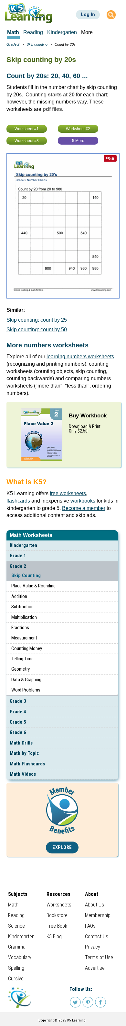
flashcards (18, 501)
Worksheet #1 (27, 129)
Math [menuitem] (13, 32)
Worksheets (59, 905)
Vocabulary (19, 957)
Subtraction (22, 607)
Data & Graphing (26, 680)
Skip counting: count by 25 (36, 320)
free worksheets (68, 493)
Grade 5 (18, 722)
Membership (97, 915)
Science (16, 926)
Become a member (83, 508)
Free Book (57, 926)
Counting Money (26, 648)
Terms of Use (99, 957)
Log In (88, 14)
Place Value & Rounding (33, 586)
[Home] (28, 13)
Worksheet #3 (27, 140)
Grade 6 (18, 732)
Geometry (20, 669)
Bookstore (57, 915)
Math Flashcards (27, 764)
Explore (62, 847)
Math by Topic (24, 753)
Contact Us (96, 936)
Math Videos (23, 774)
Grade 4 (18, 712)
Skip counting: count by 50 (36, 329)
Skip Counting (26, 575)
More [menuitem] (87, 32)
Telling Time (22, 659)
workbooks (82, 501)
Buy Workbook (88, 416)
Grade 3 (18, 701)
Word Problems (25, 690)
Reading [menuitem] (33, 32)
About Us (94, 905)
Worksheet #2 (78, 129)
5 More (78, 140)
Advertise (95, 968)
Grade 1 (18, 555)
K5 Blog (54, 936)
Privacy (92, 947)
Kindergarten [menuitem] (62, 32)
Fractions (20, 627)
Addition (19, 596)
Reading (16, 915)
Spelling (16, 968)
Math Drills (21, 743)
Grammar (17, 947)
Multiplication (24, 617)
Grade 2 (18, 566)
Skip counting (36, 44)
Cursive (16, 979)
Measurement (24, 638)
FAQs (90, 926)
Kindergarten (23, 545)
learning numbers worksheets (80, 356)
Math (13, 905)
